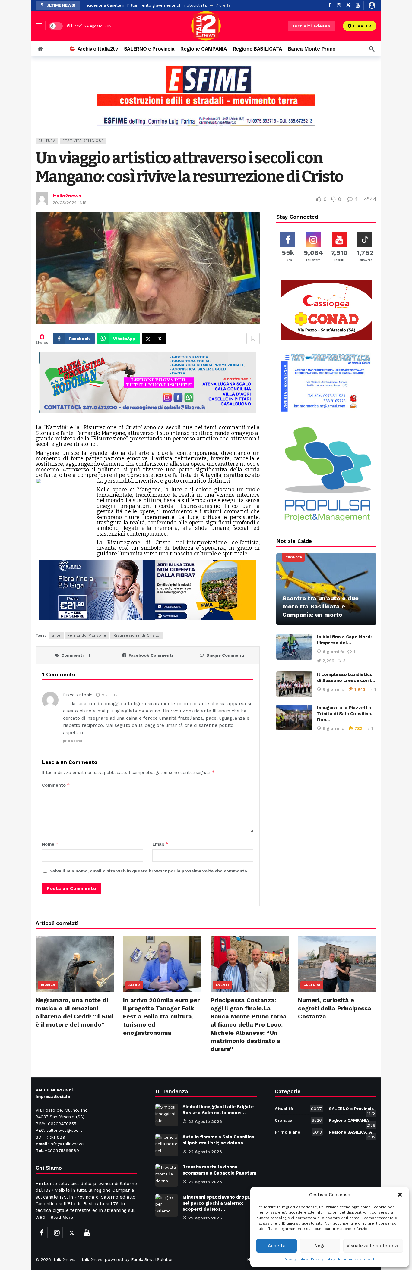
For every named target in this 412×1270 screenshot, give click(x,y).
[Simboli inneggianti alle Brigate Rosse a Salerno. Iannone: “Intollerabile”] (166, 1115)
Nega (320, 1245)
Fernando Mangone (87, 635)
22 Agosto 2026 (205, 1121)
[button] (400, 1195)
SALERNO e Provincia (352, 1109)
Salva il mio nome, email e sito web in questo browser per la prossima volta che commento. (148, 870)
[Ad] (206, 95)
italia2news (67, 196)
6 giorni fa (333, 651)
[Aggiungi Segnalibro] (253, 338)
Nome (50, 844)
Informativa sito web (357, 1259)
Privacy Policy (296, 1259)
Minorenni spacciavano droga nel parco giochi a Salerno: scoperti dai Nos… (216, 1203)
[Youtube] (357, 5)
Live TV (362, 25)
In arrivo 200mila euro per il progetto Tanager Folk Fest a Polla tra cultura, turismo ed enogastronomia (161, 1016)
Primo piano (298, 1132)
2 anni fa (109, 695)
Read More (62, 1217)
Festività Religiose (83, 141)
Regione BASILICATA (352, 1133)
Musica (48, 985)
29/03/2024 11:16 (70, 202)
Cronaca (293, 557)
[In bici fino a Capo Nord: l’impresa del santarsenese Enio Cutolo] (294, 647)
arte (56, 635)
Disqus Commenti (225, 655)
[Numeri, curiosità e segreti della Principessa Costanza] (337, 964)
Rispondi (75, 741)
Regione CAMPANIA (352, 1121)
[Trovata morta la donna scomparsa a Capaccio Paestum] (166, 1175)
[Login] (371, 5)
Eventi (222, 985)
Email (160, 844)
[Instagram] (339, 5)
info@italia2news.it (69, 1143)
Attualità (298, 1108)
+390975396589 (62, 1150)
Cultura (46, 141)
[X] (348, 5)
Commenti (75, 655)
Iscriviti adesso (312, 25)
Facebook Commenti (150, 655)
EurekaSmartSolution (152, 1259)
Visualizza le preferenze (373, 1245)
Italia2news (63, 1259)
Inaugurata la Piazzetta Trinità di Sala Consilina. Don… (344, 713)
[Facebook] (329, 5)
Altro (134, 985)
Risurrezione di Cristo (136, 635)
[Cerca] (371, 48)
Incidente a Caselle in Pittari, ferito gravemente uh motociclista (145, 5)
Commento (56, 785)
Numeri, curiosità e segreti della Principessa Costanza (334, 1008)
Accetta (277, 1245)
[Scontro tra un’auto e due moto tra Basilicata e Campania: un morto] (326, 589)
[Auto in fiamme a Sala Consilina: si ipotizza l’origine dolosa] (166, 1145)
